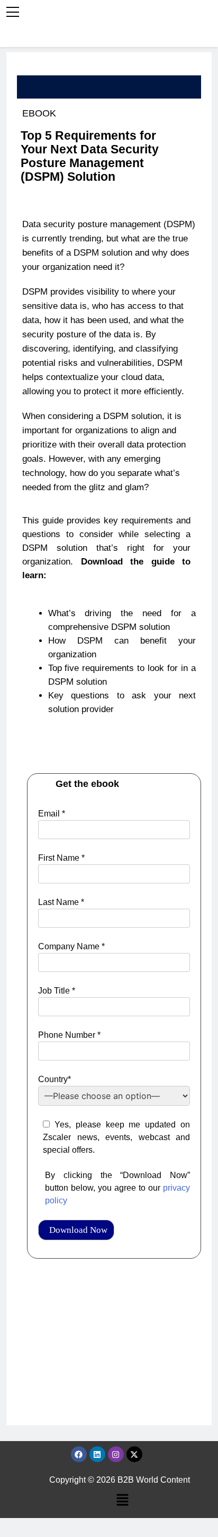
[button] (122, 1500)
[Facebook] (79, 1454)
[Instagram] (116, 1454)
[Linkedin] (97, 1454)
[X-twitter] (134, 1454)
